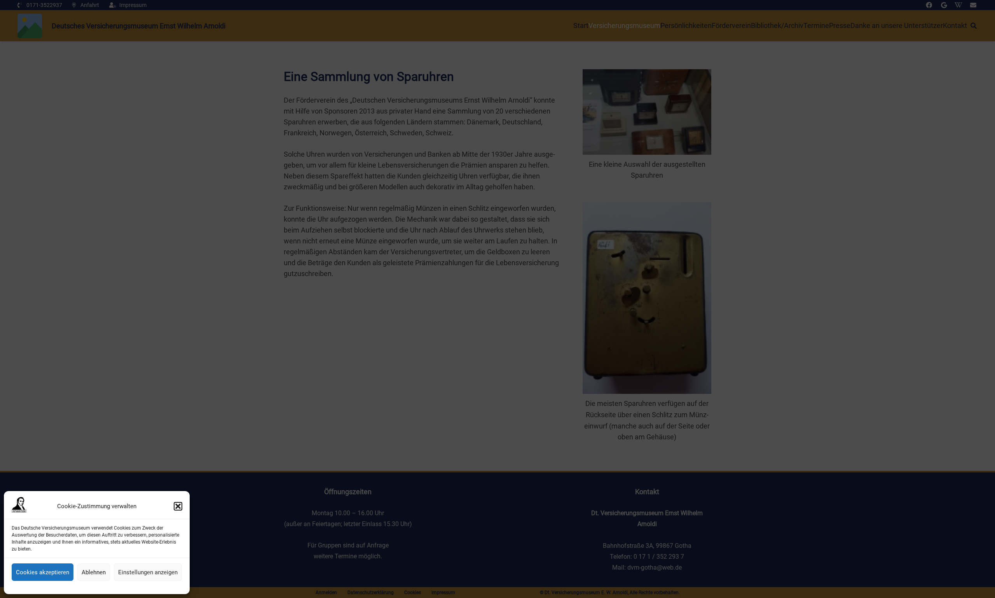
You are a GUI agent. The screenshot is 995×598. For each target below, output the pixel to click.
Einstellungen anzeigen (148, 572)
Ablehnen (94, 572)
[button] (178, 506)
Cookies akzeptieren (42, 572)
